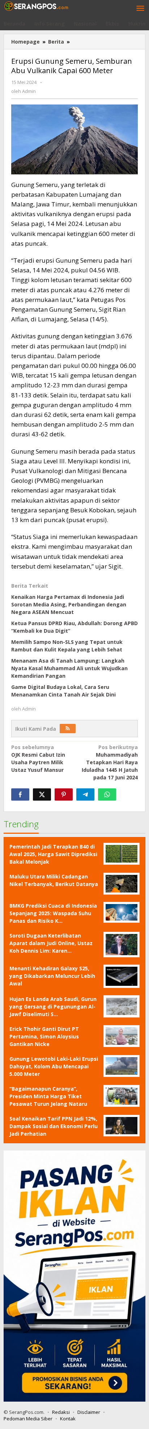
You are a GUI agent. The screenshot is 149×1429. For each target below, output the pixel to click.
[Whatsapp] (107, 794)
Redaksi (61, 1412)
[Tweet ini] (42, 794)
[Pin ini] (64, 794)
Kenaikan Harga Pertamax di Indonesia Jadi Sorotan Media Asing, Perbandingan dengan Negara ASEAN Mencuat (68, 604)
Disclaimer (88, 1412)
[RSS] (68, 728)
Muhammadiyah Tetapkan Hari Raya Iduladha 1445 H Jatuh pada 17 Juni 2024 (110, 762)
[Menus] (140, 8)
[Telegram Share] (85, 794)
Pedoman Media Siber (28, 1418)
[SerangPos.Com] (36, 5)
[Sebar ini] (20, 794)
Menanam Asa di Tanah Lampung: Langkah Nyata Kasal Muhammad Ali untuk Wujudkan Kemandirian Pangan (69, 668)
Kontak (68, 1418)
